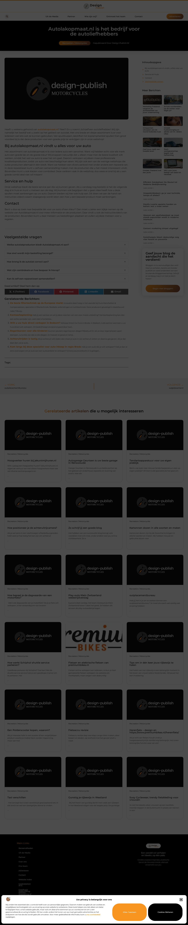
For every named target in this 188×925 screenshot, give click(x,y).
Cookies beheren (165, 912)
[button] (181, 899)
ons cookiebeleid (93, 914)
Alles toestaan (129, 912)
